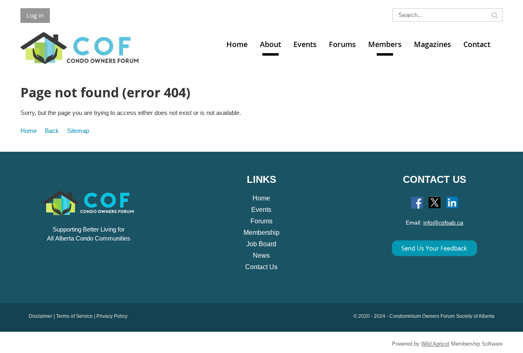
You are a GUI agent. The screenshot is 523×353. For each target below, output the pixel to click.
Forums (261, 221)
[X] (434, 203)
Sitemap (78, 130)
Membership (261, 232)
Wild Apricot (435, 344)
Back (52, 130)
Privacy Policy (111, 316)
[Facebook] (417, 203)
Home (28, 130)
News (261, 255)
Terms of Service (74, 316)
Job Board (261, 244)
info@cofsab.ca (443, 222)
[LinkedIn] (452, 203)
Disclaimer (40, 316)
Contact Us (261, 266)
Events (261, 209)
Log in (35, 15)
